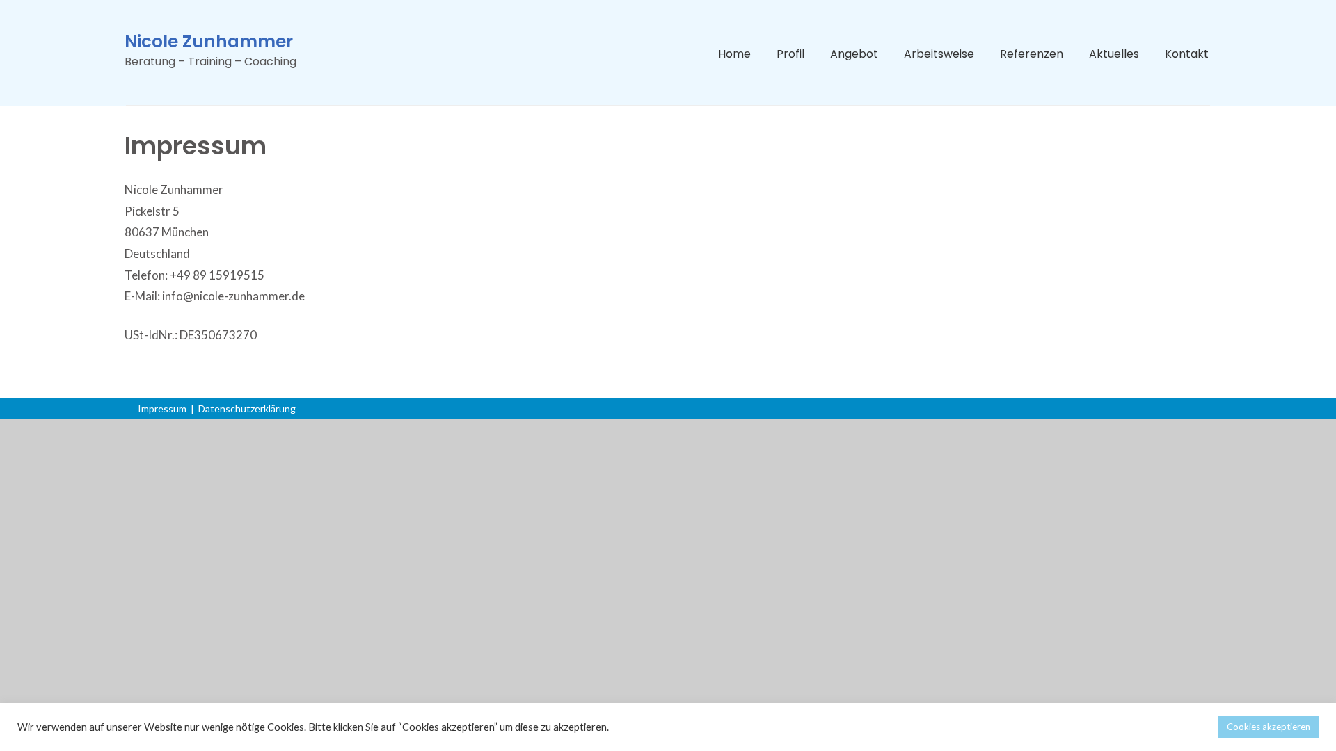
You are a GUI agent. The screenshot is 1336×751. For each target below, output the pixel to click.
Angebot (854, 54)
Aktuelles (1114, 54)
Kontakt (1187, 54)
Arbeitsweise (939, 54)
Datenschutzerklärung (247, 408)
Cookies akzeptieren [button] (1268, 726)
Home (734, 54)
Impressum (162, 408)
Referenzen (1031, 54)
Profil (790, 54)
